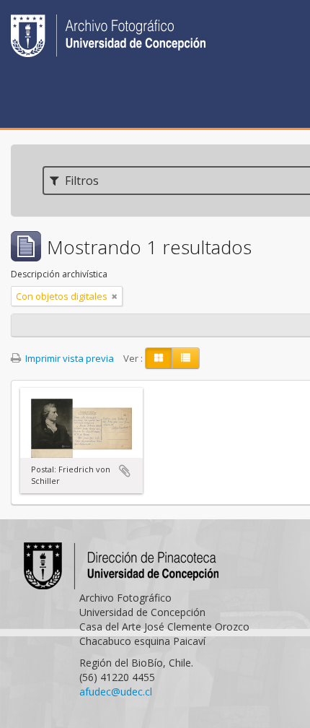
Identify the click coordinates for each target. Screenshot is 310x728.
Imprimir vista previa (68, 358)
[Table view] (186, 358)
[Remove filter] (115, 296)
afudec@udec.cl (115, 691)
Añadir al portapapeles (125, 471)
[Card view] (158, 358)
